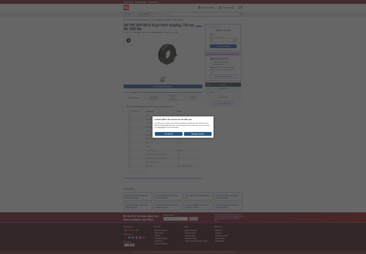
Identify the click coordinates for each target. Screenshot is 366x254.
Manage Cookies (197, 134)
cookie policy (161, 127)
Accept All (169, 134)
